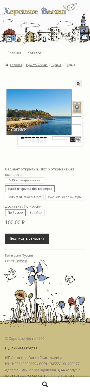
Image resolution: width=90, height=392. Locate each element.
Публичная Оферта (21, 348)
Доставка (23, 206)
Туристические (37, 65)
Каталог (34, 52)
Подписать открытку (27, 238)
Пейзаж (21, 261)
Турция (56, 65)
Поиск (45, 384)
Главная (14, 52)
